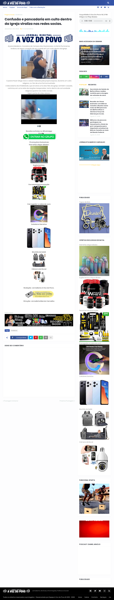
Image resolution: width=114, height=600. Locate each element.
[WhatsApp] (41, 337)
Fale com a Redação (37, 7)
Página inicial (9, 15)
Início (5, 7)
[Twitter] (30, 337)
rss (110, 597)
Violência (19, 15)
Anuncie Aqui (22, 7)
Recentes (92, 85)
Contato (94, 597)
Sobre (86, 597)
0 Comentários (27, 29)
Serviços (103, 597)
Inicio (80, 597)
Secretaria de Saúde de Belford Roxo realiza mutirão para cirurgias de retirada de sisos (99, 92)
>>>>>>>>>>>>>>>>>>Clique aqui (89, 165)
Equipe (12, 7)
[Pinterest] (36, 337)
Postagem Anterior (11, 401)
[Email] (46, 337)
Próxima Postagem (67, 401)
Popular (83, 85)
